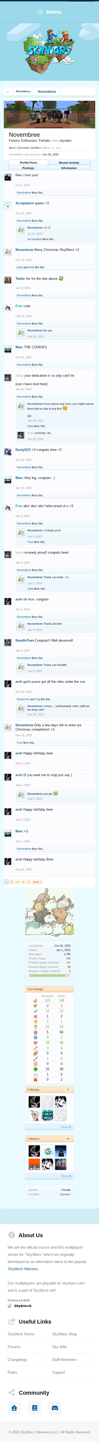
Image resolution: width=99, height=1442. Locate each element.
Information (69, 168)
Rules (12, 1372)
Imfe (31, 267)
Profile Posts (28, 162)
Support (58, 1372)
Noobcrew (23, 699)
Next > (37, 882)
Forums (14, 1347)
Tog (38, 699)
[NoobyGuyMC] (60, 1151)
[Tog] (60, 1164)
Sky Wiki (59, 1347)
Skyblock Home (21, 1334)
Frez (30, 541)
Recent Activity (69, 162)
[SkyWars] (47, 1115)
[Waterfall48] (60, 1102)
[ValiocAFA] (34, 1164)
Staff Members (64, 1359)
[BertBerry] (60, 1115)
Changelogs (17, 1359)
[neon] (47, 1102)
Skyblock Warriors (23, 1269)
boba (20, 267)
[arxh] (34, 1102)
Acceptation (24, 203)
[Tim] (47, 1151)
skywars (65, 1194)
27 (68, 1089)
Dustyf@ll (23, 450)
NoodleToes (24, 640)
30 (68, 1138)
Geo (18, 175)
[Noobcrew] (34, 1115)
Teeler (20, 279)
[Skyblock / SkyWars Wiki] (34, 1408)
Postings (28, 168)
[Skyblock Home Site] (14, 1408)
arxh (18, 599)
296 (68, 958)
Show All (66, 1126)
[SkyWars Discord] (54, 1408)
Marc (19, 347)
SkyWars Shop (64, 1334)
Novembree (24, 192)
